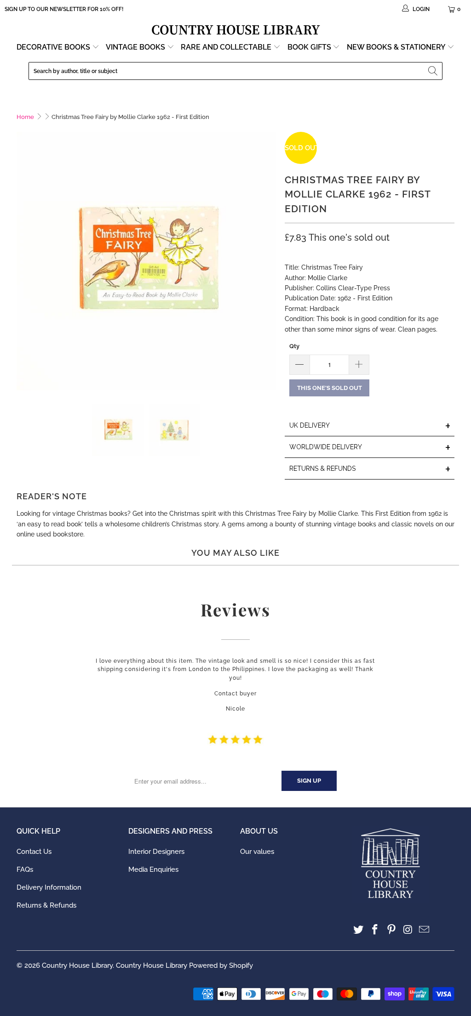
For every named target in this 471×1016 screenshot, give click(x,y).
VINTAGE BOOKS (135, 47)
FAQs (25, 869)
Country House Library (77, 965)
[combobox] (235, 71)
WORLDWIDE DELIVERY (370, 448)
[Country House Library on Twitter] (359, 930)
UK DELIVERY (370, 426)
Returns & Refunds (46, 905)
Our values (257, 851)
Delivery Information (49, 887)
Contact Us (34, 851)
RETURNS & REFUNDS (370, 469)
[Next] (268, 261)
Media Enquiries (153, 869)
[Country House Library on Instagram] (408, 930)
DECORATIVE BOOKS (54, 47)
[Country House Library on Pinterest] (392, 930)
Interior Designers (156, 851)
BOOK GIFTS (310, 47)
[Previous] (23, 261)
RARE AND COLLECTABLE (227, 47)
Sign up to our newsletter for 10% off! (64, 9)
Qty (294, 346)
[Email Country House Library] (424, 930)
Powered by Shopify (221, 965)
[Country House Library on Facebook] (375, 930)
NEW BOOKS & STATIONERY (397, 47)
